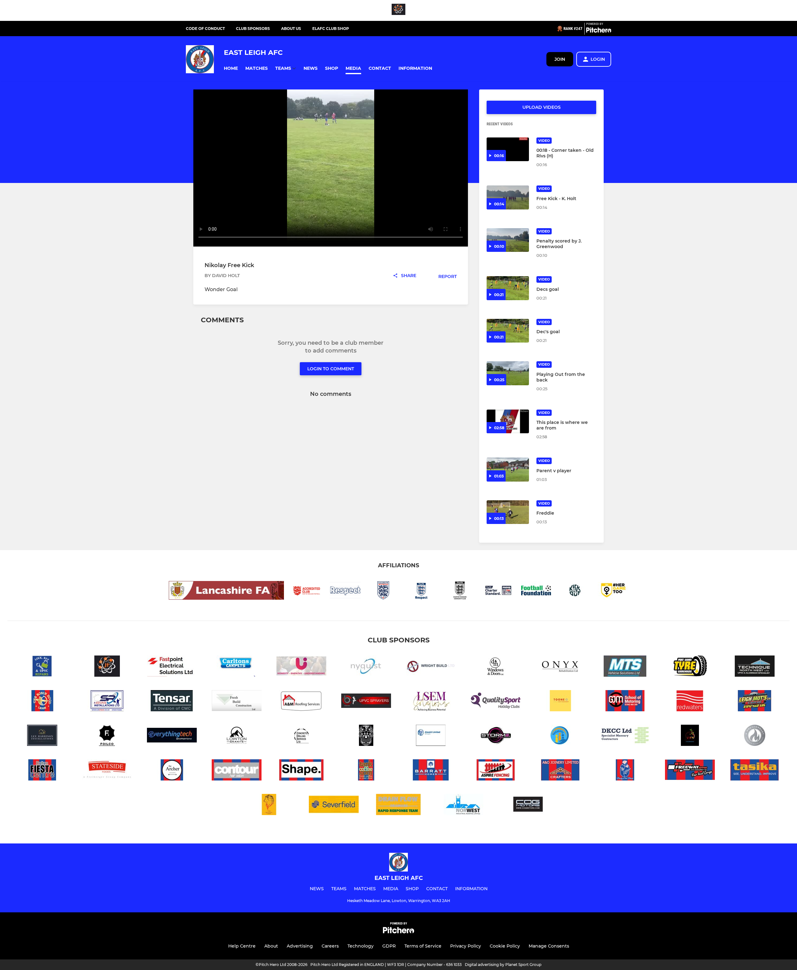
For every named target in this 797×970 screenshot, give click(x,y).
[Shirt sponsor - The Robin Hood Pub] (42, 701)
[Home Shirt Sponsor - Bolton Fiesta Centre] (42, 771)
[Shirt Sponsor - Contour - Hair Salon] (237, 771)
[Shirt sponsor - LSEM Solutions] (431, 701)
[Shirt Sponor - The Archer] (172, 771)
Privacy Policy (465, 946)
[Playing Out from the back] (508, 373)
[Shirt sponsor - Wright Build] (431, 667)
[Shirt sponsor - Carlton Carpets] (237, 667)
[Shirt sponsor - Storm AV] (496, 736)
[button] (231, 68)
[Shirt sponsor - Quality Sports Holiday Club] (496, 701)
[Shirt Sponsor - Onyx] (560, 667)
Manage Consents (549, 946)
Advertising (300, 946)
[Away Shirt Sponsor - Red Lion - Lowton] (269, 805)
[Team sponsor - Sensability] (560, 736)
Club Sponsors (253, 28)
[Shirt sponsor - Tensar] (172, 701)
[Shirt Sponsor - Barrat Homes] (431, 771)
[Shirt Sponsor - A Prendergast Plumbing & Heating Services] (755, 736)
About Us (291, 28)
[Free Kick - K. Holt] (508, 197)
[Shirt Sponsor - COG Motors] (528, 805)
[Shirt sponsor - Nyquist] (366, 667)
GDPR (389, 946)
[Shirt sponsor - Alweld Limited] (431, 736)
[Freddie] (508, 512)
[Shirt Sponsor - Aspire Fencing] (496, 771)
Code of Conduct (205, 28)
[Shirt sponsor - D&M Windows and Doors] (496, 667)
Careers (330, 946)
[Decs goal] (508, 288)
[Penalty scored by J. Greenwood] (508, 240)
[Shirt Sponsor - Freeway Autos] (690, 771)
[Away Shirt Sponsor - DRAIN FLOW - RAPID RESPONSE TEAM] (398, 805)
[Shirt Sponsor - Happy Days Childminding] (690, 736)
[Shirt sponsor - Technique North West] (755, 667)
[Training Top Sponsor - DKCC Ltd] (625, 736)
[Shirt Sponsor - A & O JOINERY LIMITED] (560, 771)
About (271, 946)
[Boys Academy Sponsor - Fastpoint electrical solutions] (172, 667)
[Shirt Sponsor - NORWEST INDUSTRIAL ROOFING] (463, 805)
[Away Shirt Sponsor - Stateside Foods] (107, 771)
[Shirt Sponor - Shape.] (301, 771)
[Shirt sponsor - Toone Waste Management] (560, 701)
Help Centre (242, 946)
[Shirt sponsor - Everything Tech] (172, 736)
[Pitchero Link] (598, 31)
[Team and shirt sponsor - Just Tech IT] (398, 10)
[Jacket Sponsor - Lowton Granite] (237, 736)
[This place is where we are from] (508, 422)
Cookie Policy (505, 946)
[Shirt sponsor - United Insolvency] (301, 667)
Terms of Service (422, 946)
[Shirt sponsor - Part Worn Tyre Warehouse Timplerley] (690, 667)
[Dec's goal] (508, 331)
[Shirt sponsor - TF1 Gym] (366, 736)
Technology (360, 946)
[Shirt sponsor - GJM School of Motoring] (625, 701)
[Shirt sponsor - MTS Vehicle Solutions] (625, 667)
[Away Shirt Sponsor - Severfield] (334, 805)
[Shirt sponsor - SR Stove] (107, 701)
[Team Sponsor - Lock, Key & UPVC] (42, 667)
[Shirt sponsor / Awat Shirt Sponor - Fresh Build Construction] (237, 701)
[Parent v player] (508, 470)
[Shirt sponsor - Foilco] (107, 736)
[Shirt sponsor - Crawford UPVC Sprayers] (366, 701)
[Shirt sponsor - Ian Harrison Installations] (42, 736)
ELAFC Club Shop (330, 28)
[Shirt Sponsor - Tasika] (755, 771)
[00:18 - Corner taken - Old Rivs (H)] (508, 149)
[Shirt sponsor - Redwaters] (690, 701)
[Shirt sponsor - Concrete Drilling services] (301, 736)
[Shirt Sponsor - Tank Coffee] (366, 771)
